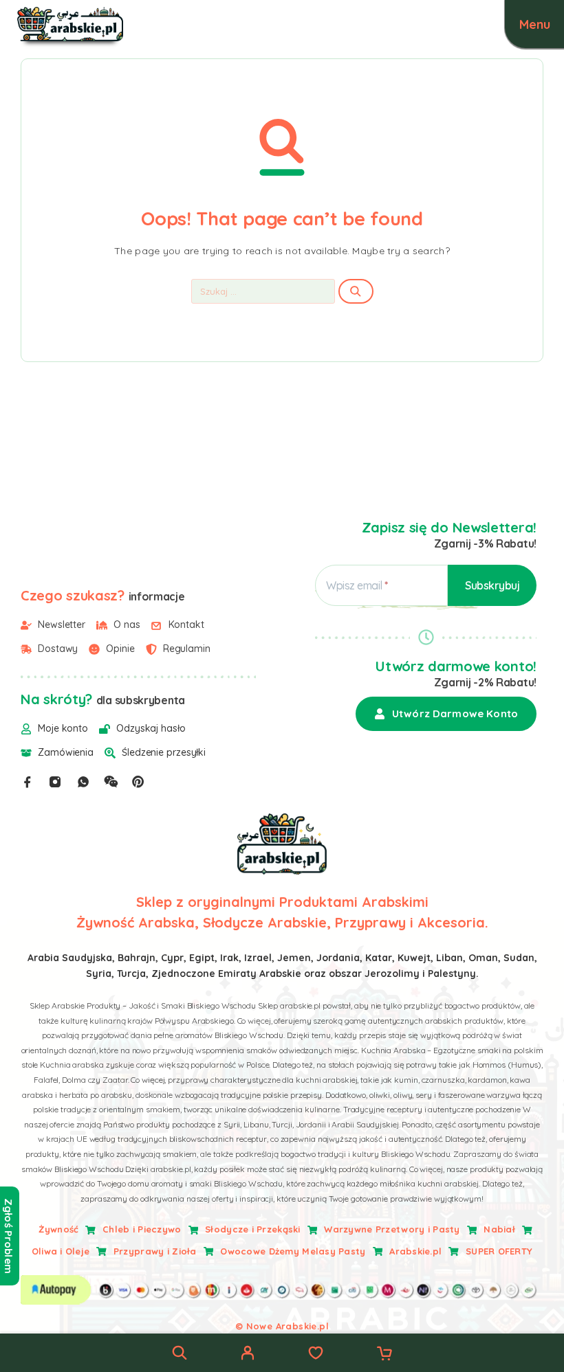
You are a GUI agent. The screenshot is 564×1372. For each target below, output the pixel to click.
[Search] (179, 1352)
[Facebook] (27, 782)
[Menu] (534, 24)
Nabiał (499, 1229)
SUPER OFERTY (499, 1251)
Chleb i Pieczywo (141, 1229)
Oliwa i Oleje (61, 1251)
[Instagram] (55, 782)
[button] (446, 714)
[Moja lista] (315, 1354)
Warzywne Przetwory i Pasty (391, 1229)
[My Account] (247, 1354)
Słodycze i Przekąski (253, 1229)
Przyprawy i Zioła (155, 1251)
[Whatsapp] (83, 782)
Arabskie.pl (415, 1251)
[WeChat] (110, 782)
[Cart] (384, 1354)
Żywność (58, 1229)
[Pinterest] (138, 782)
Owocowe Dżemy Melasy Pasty (292, 1251)
